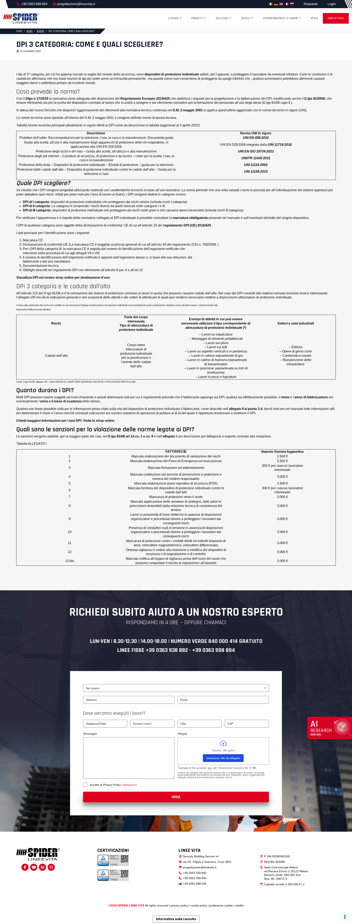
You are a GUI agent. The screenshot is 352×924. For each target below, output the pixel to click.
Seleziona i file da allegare (223, 758)
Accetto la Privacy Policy (106, 784)
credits (239, 905)
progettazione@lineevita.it (76, 4)
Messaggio (90, 733)
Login (332, 4)
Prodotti (197, 18)
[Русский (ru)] (292, 4)
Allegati (182, 733)
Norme (40, 31)
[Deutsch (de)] (276, 4)
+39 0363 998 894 (34, 4)
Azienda (173, 18)
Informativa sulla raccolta (176, 919)
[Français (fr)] (286, 4)
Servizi (246, 18)
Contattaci (336, 18)
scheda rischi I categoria (168, 202)
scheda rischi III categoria (224, 210)
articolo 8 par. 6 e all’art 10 (124, 270)
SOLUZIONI (222, 18)
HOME (19, 31)
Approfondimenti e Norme (280, 18)
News (314, 18)
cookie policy (198, 905)
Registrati (311, 4)
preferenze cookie (221, 905)
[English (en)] (281, 4)
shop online (64, 277)
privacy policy (179, 905)
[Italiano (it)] (271, 4)
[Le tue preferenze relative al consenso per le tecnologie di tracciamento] (345, 917)
